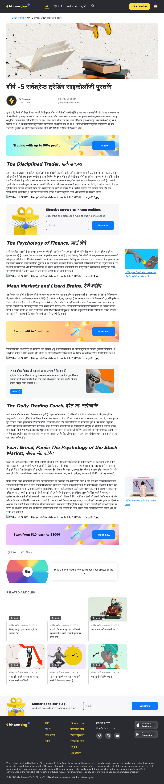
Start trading (140, 6)
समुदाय (74, 747)
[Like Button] (8, 552)
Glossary (75, 753)
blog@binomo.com (105, 728)
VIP (60, 6)
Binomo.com (77, 723)
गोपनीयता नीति (77, 729)
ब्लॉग (47, 6)
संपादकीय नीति (77, 741)
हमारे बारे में (72, 6)
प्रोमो (83, 6)
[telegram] (99, 736)
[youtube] (117, 736)
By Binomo (24, 99)
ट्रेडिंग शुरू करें (77, 735)
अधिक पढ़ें (16, 391)
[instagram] (108, 736)
